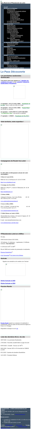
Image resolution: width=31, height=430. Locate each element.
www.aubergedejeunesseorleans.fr (9, 201)
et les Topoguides (5, 255)
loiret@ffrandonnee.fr (20, 414)
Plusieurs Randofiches (6, 252)
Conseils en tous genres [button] (13, 32)
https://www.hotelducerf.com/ (8, 182)
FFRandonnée (9, 425)
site (17, 328)
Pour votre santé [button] (11, 38)
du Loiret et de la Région (16, 255)
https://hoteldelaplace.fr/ (7, 191)
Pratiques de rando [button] (8, 24)
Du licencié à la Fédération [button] (10, 8)
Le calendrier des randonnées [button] (11, 42)
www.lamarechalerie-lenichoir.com (9, 210)
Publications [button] (7, 46)
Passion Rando (5, 323)
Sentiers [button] (6, 55)
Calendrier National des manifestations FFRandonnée (15, 82)
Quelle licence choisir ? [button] (13, 12)
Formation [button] (6, 63)
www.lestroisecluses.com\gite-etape (9, 222)
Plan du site (19, 425)
